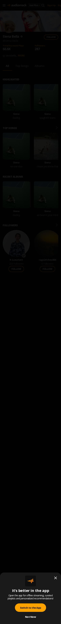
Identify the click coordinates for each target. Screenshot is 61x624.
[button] (30, 312)
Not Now (30, 616)
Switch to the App (30, 607)
